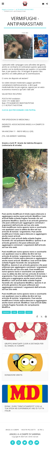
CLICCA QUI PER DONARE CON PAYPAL (19, 110)
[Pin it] (46, 316)
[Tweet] (41, 316)
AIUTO (21, 312)
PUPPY (29, 312)
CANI (14, 312)
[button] (3, 3)
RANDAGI (6, 312)
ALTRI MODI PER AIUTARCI (24, 9)
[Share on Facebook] (37, 316)
